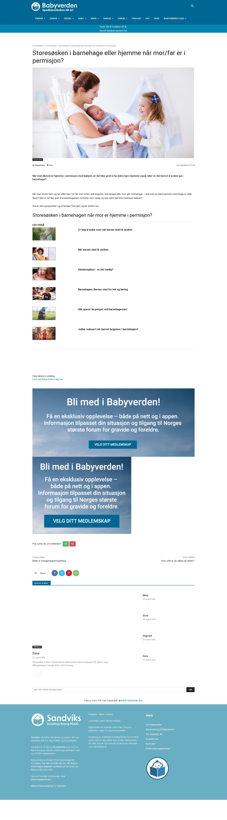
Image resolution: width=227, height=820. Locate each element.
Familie (107, 18)
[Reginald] (128, 641)
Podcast (136, 18)
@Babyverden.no (130, 700)
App (147, 18)
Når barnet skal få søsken (93, 249)
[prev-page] (34, 675)
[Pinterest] (69, 573)
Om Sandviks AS (154, 734)
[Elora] (128, 621)
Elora (145, 615)
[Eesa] (71, 620)
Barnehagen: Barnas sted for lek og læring (103, 289)
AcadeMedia (59, 747)
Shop (157, 18)
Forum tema (51, 45)
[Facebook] (55, 573)
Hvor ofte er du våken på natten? (178, 560)
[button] (192, 6)
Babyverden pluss (174, 18)
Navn (93, 18)
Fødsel (67, 18)
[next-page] (39, 675)
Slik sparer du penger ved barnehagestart (102, 309)
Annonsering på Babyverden (160, 729)
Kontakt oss (152, 739)
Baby (81, 18)
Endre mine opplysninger (158, 748)
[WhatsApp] (76, 573)
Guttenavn (37, 647)
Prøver (39, 18)
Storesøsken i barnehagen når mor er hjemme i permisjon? (92, 215)
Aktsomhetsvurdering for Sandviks (48, 786)
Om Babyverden (154, 724)
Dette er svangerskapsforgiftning (49, 560)
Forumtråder (38, 45)
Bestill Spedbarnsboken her (113, 30)
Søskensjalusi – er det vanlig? (95, 269)
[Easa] (128, 661)
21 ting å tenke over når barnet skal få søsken (105, 229)
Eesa (35, 653)
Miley (145, 595)
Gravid (53, 18)
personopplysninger (41, 779)
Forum (121, 18)
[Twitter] (62, 573)
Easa (145, 656)
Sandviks (35, 737)
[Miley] (128, 601)
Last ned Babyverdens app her (47, 379)
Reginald (147, 636)
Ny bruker (151, 743)
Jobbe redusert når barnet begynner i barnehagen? (108, 329)
